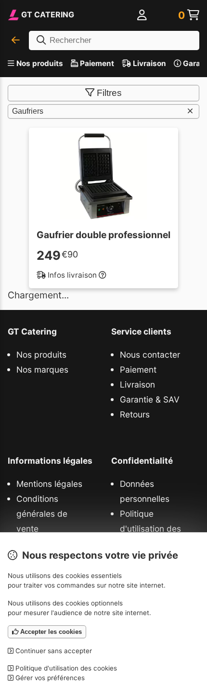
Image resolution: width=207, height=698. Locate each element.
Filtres (109, 93)
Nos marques (42, 369)
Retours (135, 414)
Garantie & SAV (150, 399)
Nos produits (39, 63)
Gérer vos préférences (49, 678)
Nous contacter (150, 354)
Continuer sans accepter (52, 651)
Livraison (148, 63)
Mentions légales (49, 484)
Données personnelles (144, 491)
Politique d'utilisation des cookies (150, 529)
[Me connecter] (142, 16)
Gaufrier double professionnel (103, 235)
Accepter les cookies (50, 631)
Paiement (96, 63)
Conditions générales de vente (41, 514)
